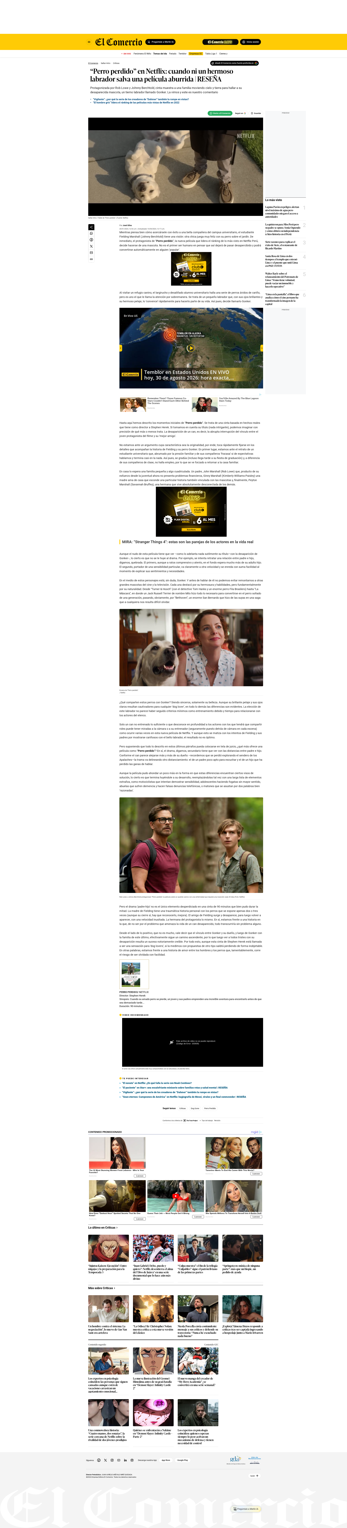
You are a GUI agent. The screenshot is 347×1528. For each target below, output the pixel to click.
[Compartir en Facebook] (91, 240)
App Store (166, 1457)
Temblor (182, 53)
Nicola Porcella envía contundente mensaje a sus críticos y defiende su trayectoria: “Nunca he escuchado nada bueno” (198, 1328)
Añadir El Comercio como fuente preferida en (234, 63)
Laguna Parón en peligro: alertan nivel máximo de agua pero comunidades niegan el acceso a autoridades (282, 211)
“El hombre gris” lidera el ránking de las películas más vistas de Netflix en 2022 (136, 102)
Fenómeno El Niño (142, 53)
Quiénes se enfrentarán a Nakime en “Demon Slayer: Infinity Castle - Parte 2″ (152, 1431)
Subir (252, 1473)
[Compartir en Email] (91, 253)
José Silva (127, 225)
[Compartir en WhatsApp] (91, 233)
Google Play (182, 1457)
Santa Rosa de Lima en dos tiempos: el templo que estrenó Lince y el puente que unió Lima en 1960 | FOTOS (281, 260)
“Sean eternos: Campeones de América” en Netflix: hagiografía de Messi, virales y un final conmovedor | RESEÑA (184, 1094)
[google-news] (132, 1457)
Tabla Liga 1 (211, 53)
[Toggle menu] (89, 42)
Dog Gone (195, 1106)
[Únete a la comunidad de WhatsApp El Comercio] (220, 113)
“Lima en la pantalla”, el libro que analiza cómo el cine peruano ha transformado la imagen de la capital (282, 298)
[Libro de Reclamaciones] (254, 1457)
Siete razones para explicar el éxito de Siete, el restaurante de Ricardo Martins (281, 245)
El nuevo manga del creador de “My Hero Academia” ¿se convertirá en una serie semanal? (196, 1379)
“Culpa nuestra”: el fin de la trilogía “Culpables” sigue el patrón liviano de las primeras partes (198, 1266)
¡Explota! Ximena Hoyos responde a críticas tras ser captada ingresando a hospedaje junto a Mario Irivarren (242, 1327)
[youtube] (118, 1457)
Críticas (182, 1106)
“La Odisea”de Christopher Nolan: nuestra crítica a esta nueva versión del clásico (153, 1327)
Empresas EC (195, 53)
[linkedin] (125, 1457)
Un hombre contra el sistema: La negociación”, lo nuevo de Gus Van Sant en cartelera (107, 1327)
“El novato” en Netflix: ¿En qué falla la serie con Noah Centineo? (157, 1080)
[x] (105, 1457)
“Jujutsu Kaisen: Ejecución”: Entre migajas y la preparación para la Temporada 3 (107, 1266)
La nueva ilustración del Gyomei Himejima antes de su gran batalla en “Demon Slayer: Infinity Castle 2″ (152, 1380)
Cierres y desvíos (227, 53)
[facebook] (98, 1457)
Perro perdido (210, 1106)
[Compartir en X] (91, 246)
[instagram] (112, 1457)
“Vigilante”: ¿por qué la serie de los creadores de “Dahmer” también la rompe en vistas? (141, 99)
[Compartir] (91, 227)
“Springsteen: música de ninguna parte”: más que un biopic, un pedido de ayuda (241, 1266)
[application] (175, 167)
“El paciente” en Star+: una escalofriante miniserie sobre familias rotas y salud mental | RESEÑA (175, 1085)
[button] (176, 166)
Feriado (172, 53)
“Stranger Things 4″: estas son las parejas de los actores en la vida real (193, 539)
